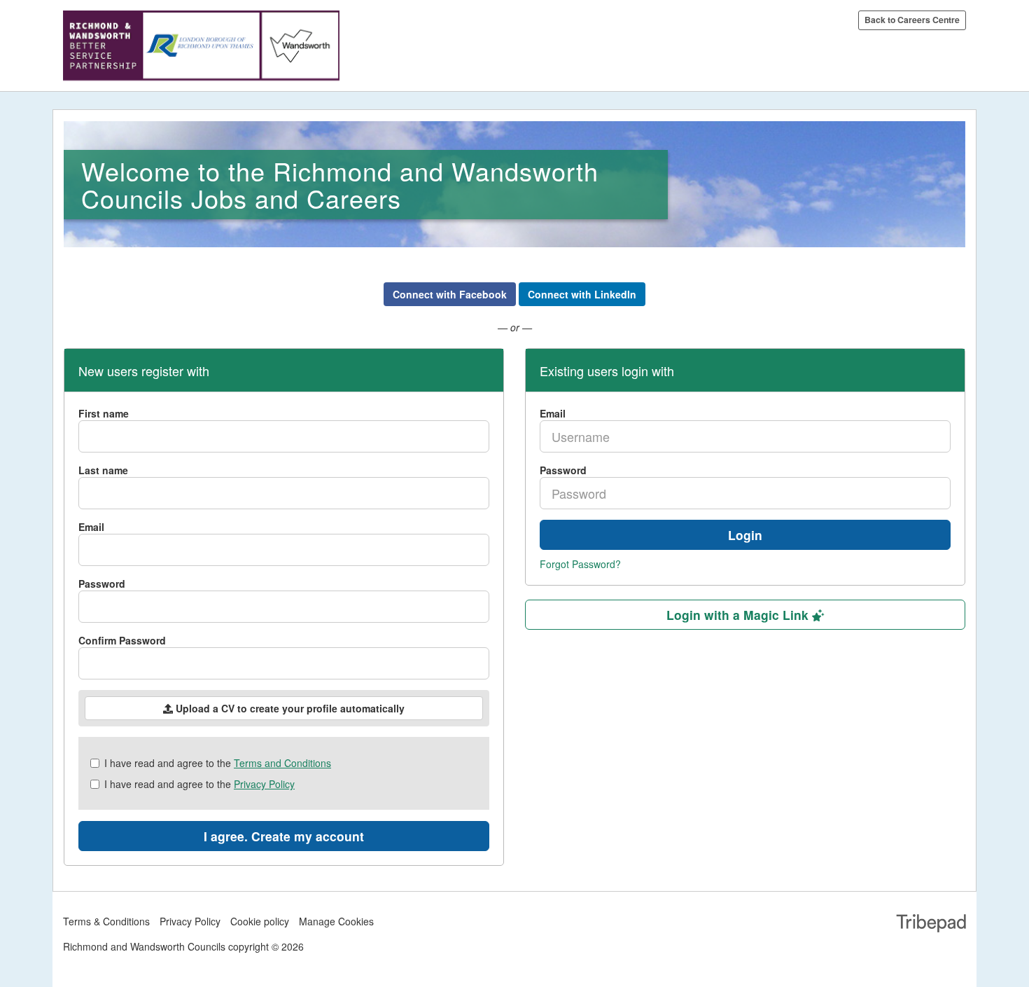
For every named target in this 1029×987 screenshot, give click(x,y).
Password (101, 584)
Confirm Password (122, 640)
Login (745, 535)
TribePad (931, 924)
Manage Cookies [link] (336, 921)
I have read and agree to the (217, 763)
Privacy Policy (264, 784)
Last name (103, 470)
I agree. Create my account (284, 836)
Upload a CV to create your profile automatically (289, 708)
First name (103, 413)
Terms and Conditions (282, 763)
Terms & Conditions (106, 921)
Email (91, 527)
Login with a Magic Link (739, 614)
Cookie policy (259, 921)
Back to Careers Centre (912, 19)
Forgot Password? (580, 564)
